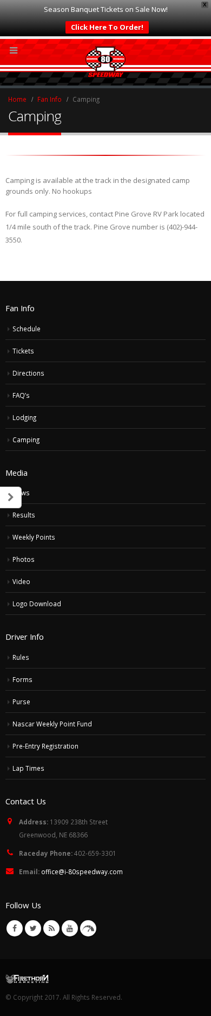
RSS (51, 928)
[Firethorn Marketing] (27, 978)
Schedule (26, 328)
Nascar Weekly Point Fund (52, 723)
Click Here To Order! (107, 27)
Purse (21, 701)
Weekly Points (33, 537)
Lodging (24, 417)
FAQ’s (21, 395)
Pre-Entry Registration (45, 746)
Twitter (33, 928)
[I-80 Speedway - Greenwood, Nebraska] (105, 61)
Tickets (23, 350)
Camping (25, 439)
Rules (20, 657)
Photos (23, 559)
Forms (22, 679)
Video (21, 581)
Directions (28, 373)
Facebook (14, 928)
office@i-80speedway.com (82, 871)
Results (23, 514)
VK (88, 928)
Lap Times (28, 768)
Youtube (70, 928)
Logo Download (36, 603)
